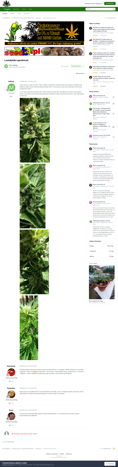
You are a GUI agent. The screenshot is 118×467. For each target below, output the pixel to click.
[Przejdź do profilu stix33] (90, 103)
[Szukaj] (114, 9)
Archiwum (22, 67)
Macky (98, 32)
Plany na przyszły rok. (99, 95)
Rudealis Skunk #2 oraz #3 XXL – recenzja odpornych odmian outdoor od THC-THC (104, 78)
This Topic (106, 9)
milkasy (15, 65)
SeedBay (98, 44)
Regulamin (27, 13)
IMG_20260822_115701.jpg (96, 301)
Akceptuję (110, 464)
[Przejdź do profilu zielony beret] (90, 136)
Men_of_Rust (96, 117)
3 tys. (12, 425)
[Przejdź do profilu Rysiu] (11, 416)
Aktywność (16, 9)
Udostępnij (65, 66)
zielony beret (96, 137)
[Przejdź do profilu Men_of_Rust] (90, 109)
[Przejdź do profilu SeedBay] (90, 40)
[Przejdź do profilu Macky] (90, 28)
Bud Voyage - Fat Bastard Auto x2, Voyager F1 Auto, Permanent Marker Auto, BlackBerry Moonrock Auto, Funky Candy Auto (102, 112)
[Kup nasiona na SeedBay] (44, 51)
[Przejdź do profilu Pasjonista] (11, 394)
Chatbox (12, 13)
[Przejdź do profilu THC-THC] (90, 77)
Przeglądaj (7, 9)
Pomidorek (11, 366)
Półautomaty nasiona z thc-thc (101, 103)
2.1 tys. (12, 381)
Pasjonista (11, 388)
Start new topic (80, 73)
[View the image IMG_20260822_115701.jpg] (102, 282)
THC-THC (99, 81)
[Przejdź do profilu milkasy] (6, 66)
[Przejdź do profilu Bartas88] (90, 96)
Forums (5, 13)
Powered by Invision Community (59, 457)
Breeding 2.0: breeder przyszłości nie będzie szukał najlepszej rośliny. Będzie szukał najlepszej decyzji (104, 29)
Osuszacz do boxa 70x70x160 (101, 135)
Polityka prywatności (52, 454)
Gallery (24, 9)
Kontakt (62, 454)
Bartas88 (95, 97)
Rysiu (11, 410)
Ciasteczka (68, 454)
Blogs (30, 9)
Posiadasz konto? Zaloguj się (93, 3)
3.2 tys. (12, 403)
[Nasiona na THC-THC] (44, 33)
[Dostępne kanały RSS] (114, 448)
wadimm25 (95, 302)
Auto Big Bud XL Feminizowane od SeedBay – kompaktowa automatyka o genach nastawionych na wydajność (104, 41)
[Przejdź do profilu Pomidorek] (11, 372)
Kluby (19, 13)
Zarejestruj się (110, 3)
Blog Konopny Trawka (107, 32)
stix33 (94, 104)
